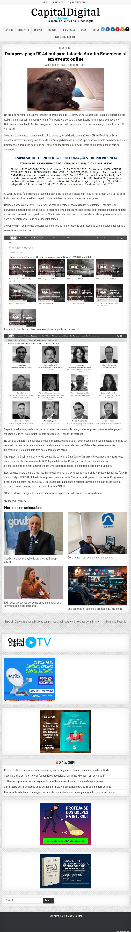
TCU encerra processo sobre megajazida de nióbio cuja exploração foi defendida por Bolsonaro (55, 781)
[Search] (127, 29)
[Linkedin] (113, 29)
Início (45, 2)
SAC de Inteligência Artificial (122, 931)
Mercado (38, 29)
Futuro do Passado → (118, 621)
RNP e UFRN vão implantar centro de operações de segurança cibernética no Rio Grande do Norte (56, 770)
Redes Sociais (69, 29)
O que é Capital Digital (78, 2)
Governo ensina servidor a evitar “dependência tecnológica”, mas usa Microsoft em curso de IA (54, 775)
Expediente (58, 2)
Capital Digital (67, 762)
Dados (83, 29)
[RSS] (122, 29)
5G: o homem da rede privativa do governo (90, 557)
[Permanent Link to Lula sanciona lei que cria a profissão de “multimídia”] (97, 585)
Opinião (95, 29)
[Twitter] (103, 29)
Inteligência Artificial (65, 37)
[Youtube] (117, 29)
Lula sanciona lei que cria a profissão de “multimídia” (95, 608)
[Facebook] (108, 29)
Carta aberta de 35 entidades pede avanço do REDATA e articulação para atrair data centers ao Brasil (58, 786)
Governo (9, 29)
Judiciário (52, 29)
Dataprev (21, 501)
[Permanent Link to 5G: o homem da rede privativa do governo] (97, 533)
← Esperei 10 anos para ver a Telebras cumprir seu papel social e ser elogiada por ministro (50, 621)
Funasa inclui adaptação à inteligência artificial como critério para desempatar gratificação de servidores (59, 792)
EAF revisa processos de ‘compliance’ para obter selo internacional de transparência (32, 604)
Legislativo (23, 29)
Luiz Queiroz (53, 64)
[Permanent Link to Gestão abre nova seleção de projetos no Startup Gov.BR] (33, 533)
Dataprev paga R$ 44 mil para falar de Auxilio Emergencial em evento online (66, 56)
